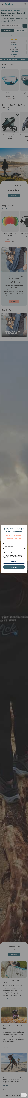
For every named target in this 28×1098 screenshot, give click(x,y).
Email (4, 543)
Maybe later (14, 567)
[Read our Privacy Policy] (24, 555)
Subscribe (14, 561)
